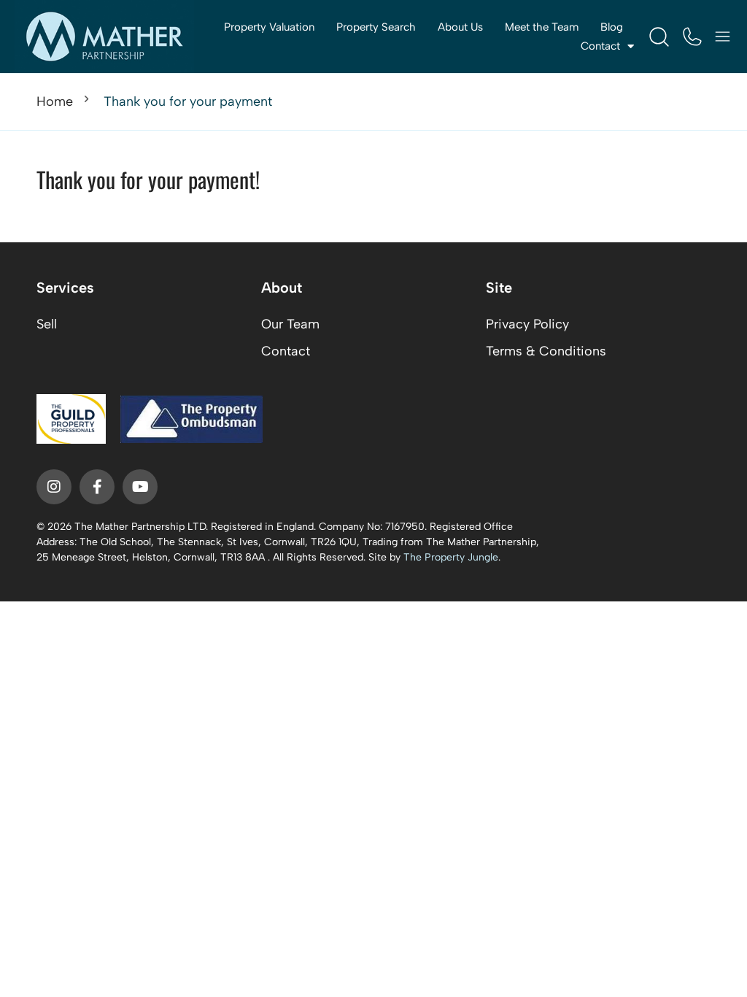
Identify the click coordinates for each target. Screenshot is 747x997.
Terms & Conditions (546, 351)
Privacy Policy (527, 324)
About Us (460, 27)
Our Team (290, 324)
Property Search (376, 27)
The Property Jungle (450, 557)
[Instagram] (53, 486)
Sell (46, 324)
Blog (611, 27)
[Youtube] (140, 486)
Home (54, 101)
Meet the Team (541, 27)
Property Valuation (269, 27)
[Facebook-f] (97, 486)
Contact (285, 351)
